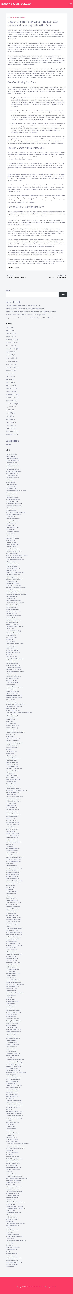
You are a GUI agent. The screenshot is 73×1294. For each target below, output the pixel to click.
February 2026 (10, 333)
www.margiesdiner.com (12, 1096)
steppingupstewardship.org (14, 1118)
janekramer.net (10, 885)
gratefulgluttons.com (12, 762)
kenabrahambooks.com (12, 822)
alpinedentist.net (11, 542)
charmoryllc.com (11, 784)
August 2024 (10, 370)
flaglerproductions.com (12, 809)
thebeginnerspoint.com (12, 777)
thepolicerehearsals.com (13, 792)
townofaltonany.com (12, 924)
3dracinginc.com (10, 786)
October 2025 (10, 346)
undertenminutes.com (12, 478)
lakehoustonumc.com (12, 1044)
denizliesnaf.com (11, 991)
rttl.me (8, 1251)
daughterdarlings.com (12, 465)
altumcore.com (10, 1003)
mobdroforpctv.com (12, 764)
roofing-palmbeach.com (13, 609)
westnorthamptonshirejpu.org (15, 559)
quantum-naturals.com (12, 1189)
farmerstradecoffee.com (13, 1031)
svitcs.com (9, 997)
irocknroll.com (10, 628)
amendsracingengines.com (13, 1077)
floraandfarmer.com (12, 596)
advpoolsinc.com (11, 978)
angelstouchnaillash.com (13, 676)
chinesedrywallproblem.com (14, 934)
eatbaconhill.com (11, 488)
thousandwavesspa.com (13, 963)
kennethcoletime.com (12, 876)
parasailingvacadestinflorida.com (15, 1208)
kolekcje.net (9, 721)
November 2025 (11, 343)
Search (8, 290)
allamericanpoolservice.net (14, 706)
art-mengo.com (10, 889)
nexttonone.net (10, 1049)
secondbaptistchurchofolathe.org (16, 1241)
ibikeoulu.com (10, 863)
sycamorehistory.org (12, 1139)
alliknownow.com (11, 794)
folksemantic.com (11, 637)
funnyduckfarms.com (12, 1219)
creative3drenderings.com (13, 1029)
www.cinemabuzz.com (12, 1133)
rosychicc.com (10, 753)
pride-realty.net (10, 1210)
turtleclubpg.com (11, 956)
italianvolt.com (10, 641)
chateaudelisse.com (12, 553)
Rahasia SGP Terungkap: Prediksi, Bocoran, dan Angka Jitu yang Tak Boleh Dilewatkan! (31, 312)
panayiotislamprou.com (13, 549)
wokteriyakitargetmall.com (14, 695)
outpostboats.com (11, 756)
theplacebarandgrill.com (13, 973)
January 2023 (10, 428)
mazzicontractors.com (12, 1156)
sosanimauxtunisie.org (12, 538)
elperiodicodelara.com (12, 458)
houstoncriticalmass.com (13, 788)
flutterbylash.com (11, 1215)
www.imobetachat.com (13, 1038)
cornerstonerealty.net (12, 1141)
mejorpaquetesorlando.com (14, 669)
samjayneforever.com (12, 1195)
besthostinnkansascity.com (14, 1258)
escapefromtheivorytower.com (15, 603)
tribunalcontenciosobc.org (13, 799)
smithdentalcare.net (12, 1260)
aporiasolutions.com (12, 1014)
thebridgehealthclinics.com (14, 1021)
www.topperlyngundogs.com (14, 1064)
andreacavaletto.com (12, 741)
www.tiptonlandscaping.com (14, 1116)
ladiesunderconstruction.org (14, 579)
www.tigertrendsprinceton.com (15, 1060)
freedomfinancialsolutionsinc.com (16, 1072)
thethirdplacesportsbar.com (14, 1159)
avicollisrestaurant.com (13, 969)
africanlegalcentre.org (12, 835)
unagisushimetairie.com (13, 519)
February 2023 (10, 425)
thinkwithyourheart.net (12, 624)
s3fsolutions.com (11, 598)
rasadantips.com (10, 482)
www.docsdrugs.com (12, 1094)
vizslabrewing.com (11, 646)
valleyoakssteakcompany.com (15, 984)
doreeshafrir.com (11, 855)
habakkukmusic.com (11, 1047)
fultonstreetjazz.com (12, 564)
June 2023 (9, 413)
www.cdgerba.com (11, 1174)
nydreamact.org (10, 516)
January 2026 (10, 336)
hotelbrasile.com (11, 562)
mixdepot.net (10, 1135)
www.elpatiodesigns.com (13, 1167)
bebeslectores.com (11, 581)
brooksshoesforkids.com (13, 1010)
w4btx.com (9, 674)
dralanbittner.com (11, 648)
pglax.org (8, 926)
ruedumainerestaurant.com (14, 842)
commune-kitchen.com (12, 825)
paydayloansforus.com (12, 497)
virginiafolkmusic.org (12, 715)
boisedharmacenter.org (12, 745)
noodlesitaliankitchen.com (13, 514)
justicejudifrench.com (12, 870)
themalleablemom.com (13, 874)
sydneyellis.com (10, 700)
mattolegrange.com (12, 900)
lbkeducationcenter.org (12, 725)
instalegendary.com (11, 510)
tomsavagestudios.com (13, 710)
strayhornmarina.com (12, 807)
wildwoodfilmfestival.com (14, 557)
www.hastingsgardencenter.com (15, 1148)
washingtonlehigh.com (12, 1122)
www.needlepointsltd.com (14, 1100)
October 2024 (10, 364)
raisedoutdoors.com (12, 622)
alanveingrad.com (11, 911)
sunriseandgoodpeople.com (14, 932)
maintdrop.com (10, 534)
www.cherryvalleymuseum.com (15, 572)
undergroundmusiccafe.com (14, 1262)
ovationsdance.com (11, 717)
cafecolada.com (10, 773)
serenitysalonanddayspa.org (14, 471)
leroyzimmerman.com (12, 1225)
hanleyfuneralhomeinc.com (14, 667)
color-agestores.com (12, 747)
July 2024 (8, 373)
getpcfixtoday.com (11, 523)
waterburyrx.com (11, 975)
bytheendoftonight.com (13, 758)
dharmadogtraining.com (13, 1247)
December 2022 (10, 431)
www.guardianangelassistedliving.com (17, 1178)
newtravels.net (10, 495)
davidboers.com (10, 1036)
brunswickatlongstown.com (14, 881)
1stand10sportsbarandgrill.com (15, 672)
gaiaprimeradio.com (11, 891)
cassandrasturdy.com (12, 766)
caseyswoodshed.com (12, 986)
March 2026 (9, 330)
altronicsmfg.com (11, 486)
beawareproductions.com (13, 859)
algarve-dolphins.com (12, 909)
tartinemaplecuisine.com (13, 883)
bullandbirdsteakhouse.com (14, 1103)
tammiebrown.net (11, 894)
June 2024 (9, 376)
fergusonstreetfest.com (13, 1193)
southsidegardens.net (12, 1152)
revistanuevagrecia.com (13, 848)
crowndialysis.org (11, 702)
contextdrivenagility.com (13, 861)
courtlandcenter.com (12, 965)
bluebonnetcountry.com (13, 527)
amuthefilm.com (11, 827)
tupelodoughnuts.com (12, 663)
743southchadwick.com (13, 605)
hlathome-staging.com (12, 693)
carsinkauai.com (10, 1204)
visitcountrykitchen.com (13, 906)
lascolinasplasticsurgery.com (14, 1105)
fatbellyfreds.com (11, 1165)
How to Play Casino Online (16, 276)
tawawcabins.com (11, 635)
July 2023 (8, 410)
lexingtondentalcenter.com (14, 697)
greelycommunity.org (12, 840)
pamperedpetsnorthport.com (14, 659)
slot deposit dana (45, 235)
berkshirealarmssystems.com (14, 644)
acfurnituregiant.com (12, 475)
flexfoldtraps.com (11, 1075)
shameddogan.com (11, 1025)
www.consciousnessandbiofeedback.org (17, 1144)
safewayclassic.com (12, 501)
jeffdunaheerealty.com (12, 1068)
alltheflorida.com (11, 1200)
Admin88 (22, 17)
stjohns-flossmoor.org (12, 939)
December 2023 (10, 395)
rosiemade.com (10, 661)
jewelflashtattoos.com (13, 521)
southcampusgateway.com (14, 551)
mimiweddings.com (11, 1256)
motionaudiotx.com (12, 1249)
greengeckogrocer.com (12, 691)
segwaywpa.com (11, 1016)
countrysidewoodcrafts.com (14, 503)
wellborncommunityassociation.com (16, 555)
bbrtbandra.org (10, 525)
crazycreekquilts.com (12, 816)
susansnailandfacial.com (13, 1055)
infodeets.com (10, 467)
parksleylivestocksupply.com (14, 743)
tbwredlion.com (10, 1185)
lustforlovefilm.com (12, 829)
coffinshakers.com (11, 866)
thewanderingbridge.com (13, 872)
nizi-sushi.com (10, 887)
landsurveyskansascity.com (14, 1085)
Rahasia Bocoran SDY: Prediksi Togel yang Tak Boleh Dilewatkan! (25, 308)
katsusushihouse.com (12, 838)
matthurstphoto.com (12, 1197)
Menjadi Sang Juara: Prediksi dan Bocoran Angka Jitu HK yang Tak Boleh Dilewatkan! (30, 318)
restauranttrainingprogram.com (15, 704)
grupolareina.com (11, 570)
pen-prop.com (10, 1057)
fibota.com (9, 1172)
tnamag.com (9, 1008)
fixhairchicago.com (11, 988)
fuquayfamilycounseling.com (14, 1236)
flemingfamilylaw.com (12, 1230)
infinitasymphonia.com (12, 833)
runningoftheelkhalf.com (13, 1066)
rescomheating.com (11, 1253)
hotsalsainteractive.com (13, 469)
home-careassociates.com (13, 738)
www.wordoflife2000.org (13, 631)
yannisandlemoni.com (12, 650)
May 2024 (9, 379)
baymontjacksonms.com (13, 922)
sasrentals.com (10, 684)
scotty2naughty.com (12, 853)
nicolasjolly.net (10, 831)
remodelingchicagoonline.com (14, 1111)
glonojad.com (10, 846)
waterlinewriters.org (12, 1023)
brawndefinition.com (12, 812)
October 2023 (10, 401)
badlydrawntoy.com (11, 1042)
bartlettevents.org (11, 566)
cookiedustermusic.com (13, 943)
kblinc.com (9, 654)
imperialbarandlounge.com (13, 620)
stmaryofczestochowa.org (14, 868)
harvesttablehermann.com (14, 590)
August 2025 (10, 352)
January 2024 (10, 391)
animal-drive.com (11, 1006)
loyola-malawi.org (11, 751)
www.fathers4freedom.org (14, 1062)
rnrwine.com (9, 1232)
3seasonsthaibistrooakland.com (15, 732)
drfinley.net (9, 1228)
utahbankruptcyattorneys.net (14, 626)
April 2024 (9, 382)
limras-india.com (10, 456)
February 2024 (10, 388)
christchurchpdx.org (11, 820)
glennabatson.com (11, 805)
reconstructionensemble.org (14, 945)
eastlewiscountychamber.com (15, 797)
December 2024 (10, 358)
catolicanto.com (11, 723)
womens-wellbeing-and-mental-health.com (19, 713)
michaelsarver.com (11, 689)
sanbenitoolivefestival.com (14, 769)
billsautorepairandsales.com (14, 1187)
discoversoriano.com (12, 775)
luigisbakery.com (10, 1124)
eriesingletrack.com (11, 656)
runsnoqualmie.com (11, 1092)
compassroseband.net (12, 1001)
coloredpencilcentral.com (13, 616)
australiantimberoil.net (12, 583)
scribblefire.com (10, 734)
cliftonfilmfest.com (12, 618)
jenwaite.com (10, 1221)
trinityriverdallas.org (12, 728)
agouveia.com (10, 1238)
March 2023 (9, 422)
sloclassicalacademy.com (13, 801)
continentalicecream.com (13, 814)
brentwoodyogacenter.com (14, 1113)
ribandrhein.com (10, 719)
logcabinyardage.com (12, 1034)
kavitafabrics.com (11, 947)
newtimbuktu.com (11, 484)
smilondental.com (11, 680)
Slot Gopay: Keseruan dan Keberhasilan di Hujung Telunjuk (23, 305)
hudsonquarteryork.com (13, 1169)
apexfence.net (10, 1266)
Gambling (16, 268)
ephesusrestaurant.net (12, 1161)
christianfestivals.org (12, 904)
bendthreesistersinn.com (13, 937)
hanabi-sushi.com (11, 1126)
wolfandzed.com (11, 1128)
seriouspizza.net (10, 999)
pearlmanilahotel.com (12, 531)
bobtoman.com (10, 536)
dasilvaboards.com (11, 803)
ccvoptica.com (10, 1120)
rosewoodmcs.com (11, 1137)
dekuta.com (9, 1131)
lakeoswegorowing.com (13, 1234)
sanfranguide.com (11, 781)
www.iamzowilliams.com (13, 1146)
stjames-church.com (12, 850)
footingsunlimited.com (12, 1090)
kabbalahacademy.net (12, 678)
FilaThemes (53, 1287)
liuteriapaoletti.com (12, 930)
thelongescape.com (11, 898)
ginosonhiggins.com (11, 913)
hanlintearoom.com (11, 1217)
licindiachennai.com (11, 462)
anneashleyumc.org (11, 1083)
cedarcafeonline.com (12, 473)
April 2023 (9, 419)
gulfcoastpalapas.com (12, 1019)
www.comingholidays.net (13, 779)
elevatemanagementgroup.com (15, 1223)
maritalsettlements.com (13, 917)
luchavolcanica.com (11, 950)
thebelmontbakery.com (13, 499)
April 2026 (9, 327)
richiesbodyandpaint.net (13, 460)
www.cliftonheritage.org (13, 1107)
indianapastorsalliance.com (14, 982)
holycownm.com (11, 952)
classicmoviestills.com (12, 771)
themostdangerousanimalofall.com (16, 790)
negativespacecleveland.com (14, 928)
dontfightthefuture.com (13, 611)
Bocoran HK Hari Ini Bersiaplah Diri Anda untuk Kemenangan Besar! (25, 315)
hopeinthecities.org (11, 760)
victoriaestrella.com (12, 960)
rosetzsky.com (10, 844)
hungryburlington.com (12, 878)
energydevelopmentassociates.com (16, 594)
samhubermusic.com (12, 1264)
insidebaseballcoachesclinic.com (15, 1202)
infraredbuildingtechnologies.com (16, 587)
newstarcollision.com (12, 682)
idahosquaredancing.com (13, 633)
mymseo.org (9, 1243)
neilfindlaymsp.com (11, 967)
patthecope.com (11, 995)
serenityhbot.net (11, 1051)
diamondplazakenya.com (13, 1182)
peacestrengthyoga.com (13, 1070)
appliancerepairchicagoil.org (14, 506)
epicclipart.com (10, 529)
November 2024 (11, 361)
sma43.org (9, 1109)
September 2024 (11, 367)
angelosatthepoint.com (13, 980)
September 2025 (11, 349)
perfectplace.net (11, 730)
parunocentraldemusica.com (14, 1176)
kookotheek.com (11, 547)
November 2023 (11, 398)
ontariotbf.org (10, 508)
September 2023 (11, 404)
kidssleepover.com (11, 493)
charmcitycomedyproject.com (14, 857)
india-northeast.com (12, 607)
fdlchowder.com (10, 1098)
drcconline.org (10, 971)
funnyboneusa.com (11, 941)
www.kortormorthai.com (13, 1079)
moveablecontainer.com (13, 568)
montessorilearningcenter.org (14, 1191)
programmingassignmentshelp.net (16, 491)
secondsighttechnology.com (14, 687)
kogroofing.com (10, 540)
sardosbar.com (10, 639)
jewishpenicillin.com (12, 708)
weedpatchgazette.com (13, 652)
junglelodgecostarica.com (13, 902)
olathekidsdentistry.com (13, 665)
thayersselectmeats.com (13, 1012)
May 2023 (9, 416)
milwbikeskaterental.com (13, 919)
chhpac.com (9, 1245)
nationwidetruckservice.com (16, 3)
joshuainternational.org (13, 1053)
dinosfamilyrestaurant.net (13, 585)
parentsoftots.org (11, 1027)
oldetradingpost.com (12, 577)
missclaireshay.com (11, 454)
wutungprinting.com (12, 915)
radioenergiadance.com (12, 544)
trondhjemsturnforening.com (14, 1180)
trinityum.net (10, 1154)
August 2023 (10, 407)
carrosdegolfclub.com (12, 592)
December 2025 (10, 340)
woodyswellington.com (13, 1163)
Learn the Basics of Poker (56, 276)
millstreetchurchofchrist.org (14, 1206)
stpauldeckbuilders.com (13, 1088)
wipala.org (9, 749)
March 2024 (9, 385)
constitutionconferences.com (14, 993)
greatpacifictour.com (12, 958)
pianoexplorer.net (11, 1150)
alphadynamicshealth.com (13, 1213)
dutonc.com (9, 896)
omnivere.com (10, 480)
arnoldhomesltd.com (12, 613)
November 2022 (11, 434)
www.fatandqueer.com (12, 1081)
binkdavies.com (10, 818)
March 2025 (9, 355)
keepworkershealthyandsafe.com (15, 512)
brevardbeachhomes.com (13, 600)
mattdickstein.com (11, 1040)
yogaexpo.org (10, 736)
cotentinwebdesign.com (13, 575)
